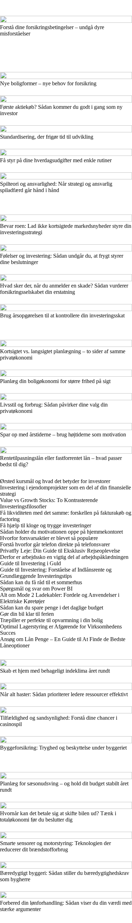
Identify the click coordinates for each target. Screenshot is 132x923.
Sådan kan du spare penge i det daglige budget (51, 608)
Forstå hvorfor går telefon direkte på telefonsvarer (55, 544)
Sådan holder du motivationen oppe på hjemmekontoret (61, 532)
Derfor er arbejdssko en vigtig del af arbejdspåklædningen (64, 557)
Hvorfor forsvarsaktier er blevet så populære (49, 538)
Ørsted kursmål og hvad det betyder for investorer (55, 481)
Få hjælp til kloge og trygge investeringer (45, 525)
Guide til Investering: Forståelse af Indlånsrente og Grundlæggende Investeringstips (56, 573)
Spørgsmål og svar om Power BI (36, 589)
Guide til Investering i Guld (30, 563)
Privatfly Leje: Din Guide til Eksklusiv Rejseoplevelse (60, 551)
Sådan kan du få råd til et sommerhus (41, 582)
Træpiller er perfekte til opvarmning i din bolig (51, 620)
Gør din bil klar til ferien (27, 614)
